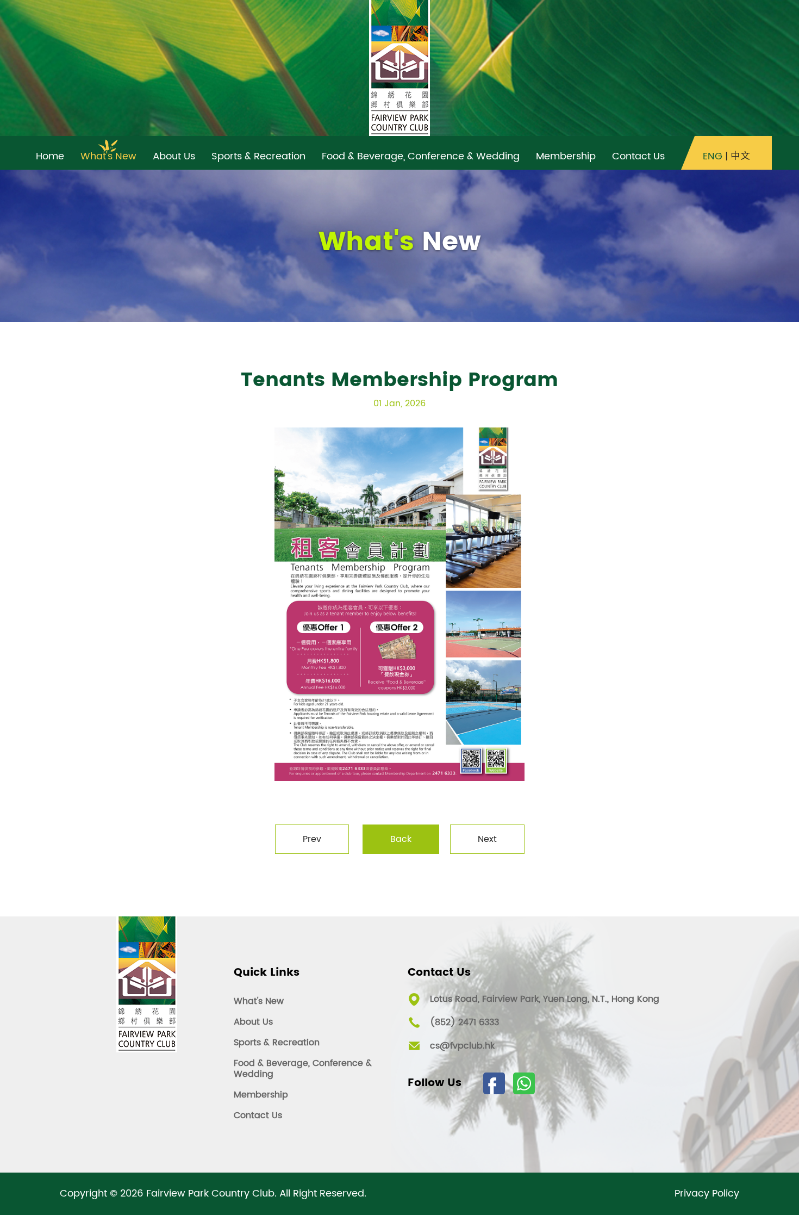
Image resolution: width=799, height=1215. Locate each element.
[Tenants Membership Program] (399, 604)
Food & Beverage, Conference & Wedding (303, 1068)
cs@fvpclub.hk (462, 1046)
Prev (312, 839)
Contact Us (258, 1115)
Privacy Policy (707, 1193)
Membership (261, 1095)
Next (487, 839)
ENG (712, 156)
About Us (253, 1022)
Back (400, 839)
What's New (259, 1001)
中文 (740, 156)
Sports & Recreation (277, 1043)
